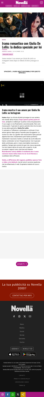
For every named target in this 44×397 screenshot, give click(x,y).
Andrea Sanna (7, 51)
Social (22, 331)
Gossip (22, 335)
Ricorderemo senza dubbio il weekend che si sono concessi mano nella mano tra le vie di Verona (20, 152)
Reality (22, 328)
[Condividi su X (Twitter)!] (17, 394)
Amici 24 (16, 5)
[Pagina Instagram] (41, 2)
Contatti (22, 375)
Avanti (21, 264)
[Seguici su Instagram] (2, 394)
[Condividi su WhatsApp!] (12, 394)
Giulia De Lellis (8, 54)
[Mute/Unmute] (6, 105)
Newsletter (25, 5)
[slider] (11, 105)
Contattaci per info (22, 295)
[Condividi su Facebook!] (7, 394)
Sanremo (9, 5)
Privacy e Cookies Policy (22, 378)
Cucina (22, 342)
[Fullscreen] (41, 105)
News (4, 39)
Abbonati (35, 5)
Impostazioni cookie (22, 382)
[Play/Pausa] (2, 105)
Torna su (22, 385)
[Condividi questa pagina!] (23, 394)
